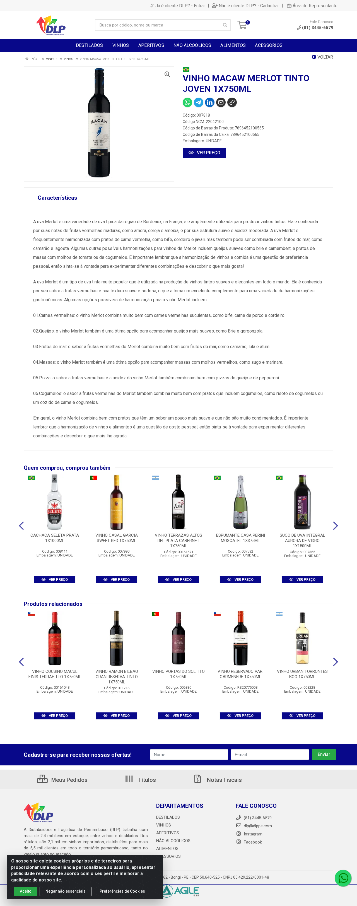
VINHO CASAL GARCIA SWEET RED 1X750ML (116, 538)
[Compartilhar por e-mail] (221, 102)
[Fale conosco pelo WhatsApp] (343, 878)
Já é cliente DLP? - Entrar (180, 5)
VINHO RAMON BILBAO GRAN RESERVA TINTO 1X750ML (116, 677)
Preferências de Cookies (122, 891)
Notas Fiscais (224, 780)
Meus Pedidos (69, 780)
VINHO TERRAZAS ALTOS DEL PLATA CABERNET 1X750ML (178, 540)
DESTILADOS (168, 817)
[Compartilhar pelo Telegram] (198, 102)
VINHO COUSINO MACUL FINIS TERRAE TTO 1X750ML (54, 674)
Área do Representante (315, 5)
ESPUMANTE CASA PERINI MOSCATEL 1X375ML (240, 538)
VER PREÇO (208, 152)
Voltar (324, 57)
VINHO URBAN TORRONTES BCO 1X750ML (302, 674)
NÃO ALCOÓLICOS (173, 840)
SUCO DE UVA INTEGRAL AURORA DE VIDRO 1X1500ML (302, 540)
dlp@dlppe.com (258, 825)
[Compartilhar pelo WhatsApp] (187, 102)
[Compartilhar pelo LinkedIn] (209, 102)
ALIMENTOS (167, 848)
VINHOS (163, 825)
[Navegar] (21, 525)
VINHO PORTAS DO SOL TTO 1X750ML (178, 674)
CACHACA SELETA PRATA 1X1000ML (54, 538)
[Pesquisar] (225, 25)
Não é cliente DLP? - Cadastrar (249, 5)
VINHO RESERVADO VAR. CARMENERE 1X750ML (240, 674)
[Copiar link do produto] (232, 102)
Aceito (26, 891)
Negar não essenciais (65, 891)
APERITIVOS (167, 832)
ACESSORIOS (168, 856)
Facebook (252, 842)
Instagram (252, 834)
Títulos (146, 780)
